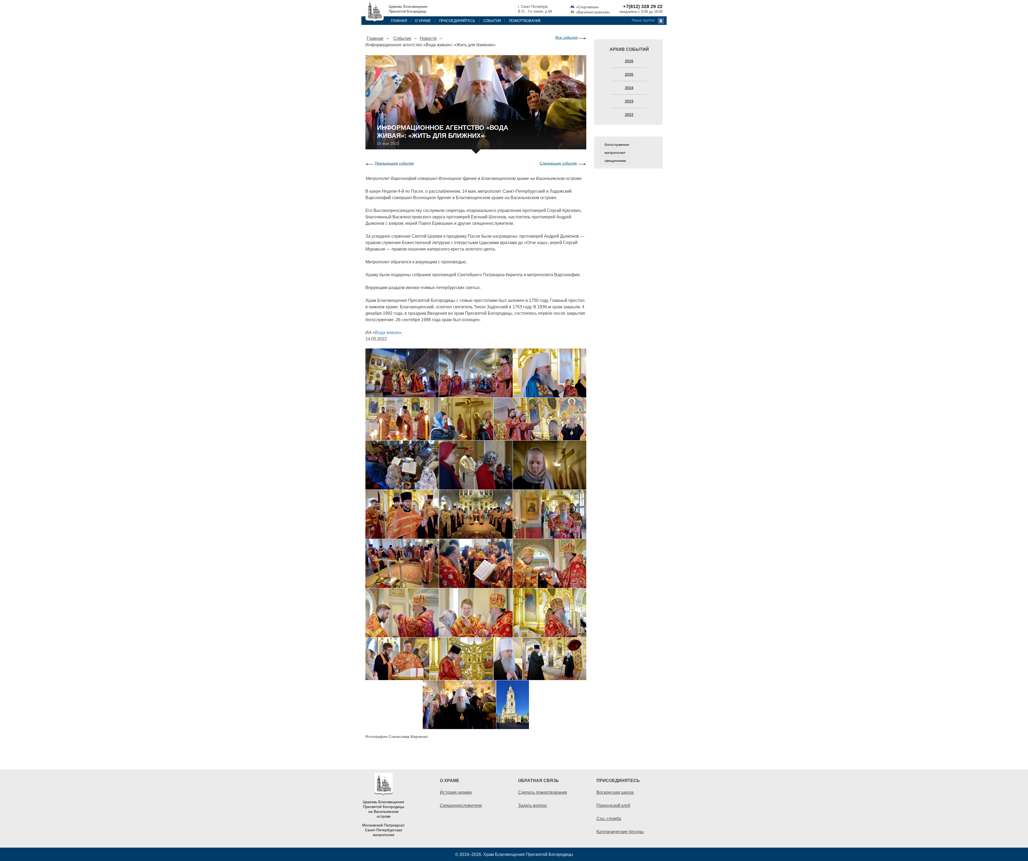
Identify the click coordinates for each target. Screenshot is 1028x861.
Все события (566, 37)
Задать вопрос (532, 805)
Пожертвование (525, 20)
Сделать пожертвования (542, 792)
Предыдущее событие (394, 163)
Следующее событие (558, 163)
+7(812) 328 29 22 (643, 6)
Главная (399, 20)
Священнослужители (461, 805)
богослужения (616, 144)
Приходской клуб (613, 805)
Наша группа (643, 20)
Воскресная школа (615, 792)
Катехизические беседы (620, 831)
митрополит (614, 152)
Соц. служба (608, 818)
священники (615, 160)
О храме (423, 20)
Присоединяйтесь (457, 20)
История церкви (456, 792)
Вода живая (387, 332)
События (492, 20)
